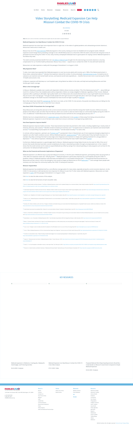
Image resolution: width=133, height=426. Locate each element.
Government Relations (43, 404)
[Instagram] (68, 33)
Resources (93, 388)
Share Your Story (60, 390)
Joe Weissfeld (67, 27)
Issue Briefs (93, 406)
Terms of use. (119, 423)
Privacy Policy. (125, 423)
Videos (92, 418)
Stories (57, 388)
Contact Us (40, 394)
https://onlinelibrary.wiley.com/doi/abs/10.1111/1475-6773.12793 (35, 223)
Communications (42, 402)
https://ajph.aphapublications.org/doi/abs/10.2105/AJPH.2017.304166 (93, 230)
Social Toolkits (94, 414)
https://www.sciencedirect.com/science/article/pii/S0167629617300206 (38, 214)
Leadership (40, 401)
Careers (40, 392)
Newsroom (75, 388)
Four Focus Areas (42, 395)
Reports (92, 411)
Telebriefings (94, 416)
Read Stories (59, 392)
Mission (40, 397)
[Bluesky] (70, 33)
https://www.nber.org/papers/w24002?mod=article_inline (91, 248)
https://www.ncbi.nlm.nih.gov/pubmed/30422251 (92, 218)
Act (74, 394)
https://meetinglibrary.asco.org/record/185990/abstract (87, 226)
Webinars (93, 419)
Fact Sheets (93, 399)
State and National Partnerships (45, 409)
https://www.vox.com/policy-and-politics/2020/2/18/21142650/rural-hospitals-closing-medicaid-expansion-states (85, 244)
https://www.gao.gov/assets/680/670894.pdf (84, 209)
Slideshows (93, 413)
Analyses (93, 395)
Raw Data (93, 409)
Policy (39, 406)
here (27, 176)
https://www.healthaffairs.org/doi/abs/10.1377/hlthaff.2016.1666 (35, 235)
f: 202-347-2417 (8, 396)
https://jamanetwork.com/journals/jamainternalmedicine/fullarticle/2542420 (37, 205)
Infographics (94, 401)
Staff (39, 399)
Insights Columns (95, 402)
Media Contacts (77, 390)
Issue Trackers (94, 404)
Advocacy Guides (95, 390)
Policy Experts (41, 407)
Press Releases (76, 392)
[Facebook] (63, 33)
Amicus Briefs (94, 394)
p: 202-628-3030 (8, 395)
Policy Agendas (94, 407)
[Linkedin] (66, 33)
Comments (93, 397)
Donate (75, 397)
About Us (40, 388)
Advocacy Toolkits (95, 392)
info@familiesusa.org (10, 398)
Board (39, 390)
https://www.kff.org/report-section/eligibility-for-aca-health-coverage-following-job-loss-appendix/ (86, 195)
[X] (64, 33)
